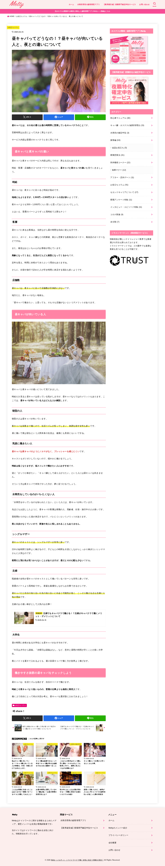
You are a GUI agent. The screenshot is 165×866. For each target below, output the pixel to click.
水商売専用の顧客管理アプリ (88, 4)
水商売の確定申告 (119, 133)
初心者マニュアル (120, 118)
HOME (12, 16)
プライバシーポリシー (118, 835)
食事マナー (119, 170)
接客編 (115, 140)
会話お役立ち (119, 148)
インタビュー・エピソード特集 (126, 207)
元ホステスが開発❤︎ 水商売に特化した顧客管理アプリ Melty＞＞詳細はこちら (82, 11)
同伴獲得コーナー (120, 163)
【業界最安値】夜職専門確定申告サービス (119, 4)
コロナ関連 (116, 215)
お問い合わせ (144, 4)
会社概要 (112, 843)
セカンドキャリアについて (124, 192)
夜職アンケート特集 (121, 200)
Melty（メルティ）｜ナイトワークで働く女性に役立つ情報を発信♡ (77, 860)
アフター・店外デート (122, 177)
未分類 (114, 222)
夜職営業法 (117, 155)
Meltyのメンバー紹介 (118, 828)
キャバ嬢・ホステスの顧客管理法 (127, 125)
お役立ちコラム (21, 16)
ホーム (71, 4)
